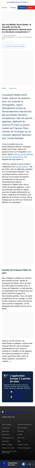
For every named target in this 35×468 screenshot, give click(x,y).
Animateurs (5, 431)
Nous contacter (6, 424)
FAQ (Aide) (5, 441)
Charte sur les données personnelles (9, 451)
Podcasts (13, 7)
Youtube (13, 420)
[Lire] (23, 464)
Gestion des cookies (8, 448)
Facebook (10, 420)
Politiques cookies (23, 444)
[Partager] (3, 42)
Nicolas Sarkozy (22, 167)
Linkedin (19, 420)
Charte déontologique (24, 448)
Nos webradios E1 (7, 438)
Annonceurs (5, 428)
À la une (4, 7)
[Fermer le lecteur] (33, 464)
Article (4, 88)
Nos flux (20, 434)
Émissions (22, 7)
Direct (30, 7)
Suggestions (13, 88)
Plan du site (21, 438)
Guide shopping (22, 428)
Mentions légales (7, 444)
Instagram (6, 420)
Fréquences (5, 434)
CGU (19, 441)
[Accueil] (17, 2)
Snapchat (16, 420)
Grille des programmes (25, 424)
